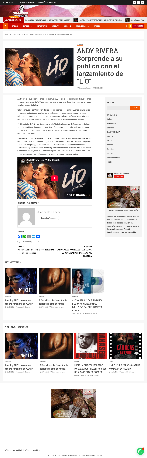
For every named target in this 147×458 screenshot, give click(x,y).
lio (49, 242)
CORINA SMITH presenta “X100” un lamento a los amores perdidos (35, 250)
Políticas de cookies (31, 450)
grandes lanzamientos (40, 242)
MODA (109, 140)
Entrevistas (42, 26)
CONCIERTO (112, 115)
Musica (110, 145)
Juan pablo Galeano (85, 88)
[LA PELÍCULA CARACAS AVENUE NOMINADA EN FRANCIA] (125, 346)
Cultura (55, 26)
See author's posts (48, 218)
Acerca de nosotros (27, 2)
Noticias (14, 26)
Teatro (109, 162)
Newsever (86, 455)
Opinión (67, 26)
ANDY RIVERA (26, 242)
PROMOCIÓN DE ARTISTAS (46, 2)
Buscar (110, 102)
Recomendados (82, 26)
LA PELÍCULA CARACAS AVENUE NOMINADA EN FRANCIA (85, 20)
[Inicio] (5, 26)
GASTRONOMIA (113, 132)
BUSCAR (135, 108)
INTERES (97, 26)
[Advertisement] (26, 415)
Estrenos (27, 26)
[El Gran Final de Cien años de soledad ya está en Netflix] (55, 281)
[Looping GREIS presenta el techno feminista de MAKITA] (21, 281)
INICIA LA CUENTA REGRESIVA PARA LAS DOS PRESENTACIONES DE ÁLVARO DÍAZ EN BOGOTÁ (90, 369)
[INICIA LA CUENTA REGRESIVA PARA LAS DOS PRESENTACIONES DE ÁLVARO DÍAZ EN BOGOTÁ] (90, 346)
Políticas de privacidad (12, 450)
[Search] (126, 26)
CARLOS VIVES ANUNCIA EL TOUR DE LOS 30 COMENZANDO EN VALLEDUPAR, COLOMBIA (74, 251)
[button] (140, 451)
